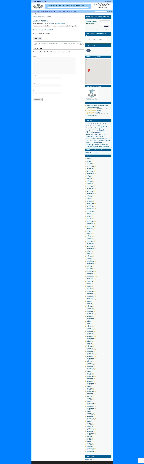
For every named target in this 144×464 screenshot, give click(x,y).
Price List (98, 110)
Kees (101, 136)
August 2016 (90, 340)
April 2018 (89, 306)
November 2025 (90, 170)
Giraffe (39, 16)
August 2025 (90, 175)
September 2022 (90, 230)
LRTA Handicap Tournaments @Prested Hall (72, 44)
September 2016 (90, 338)
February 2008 (90, 448)
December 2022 (90, 225)
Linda (106, 138)
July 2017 (89, 321)
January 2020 (90, 273)
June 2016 (89, 343)
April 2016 (89, 346)
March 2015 (90, 363)
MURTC (96, 140)
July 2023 (89, 213)
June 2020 (89, 266)
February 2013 (90, 391)
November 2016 (90, 335)
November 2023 (90, 208)
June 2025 (89, 178)
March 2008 (90, 446)
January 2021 (90, 260)
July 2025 (89, 176)
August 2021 (90, 250)
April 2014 (89, 373)
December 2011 (90, 405)
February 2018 (90, 310)
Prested (97, 144)
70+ (100, 123)
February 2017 (90, 330)
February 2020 (90, 271)
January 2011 (90, 415)
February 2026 (90, 166)
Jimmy (88, 136)
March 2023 (90, 220)
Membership (45, 11)
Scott (87, 147)
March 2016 (90, 348)
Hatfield (88, 134)
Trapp (91, 146)
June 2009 (89, 436)
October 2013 (90, 381)
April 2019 (89, 288)
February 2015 (90, 365)
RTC (107, 144)
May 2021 (89, 255)
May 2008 (89, 443)
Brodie (87, 126)
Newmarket (89, 142)
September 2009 (90, 433)
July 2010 (89, 421)
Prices (70, 11)
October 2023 (90, 210)
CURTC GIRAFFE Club (39, 1)
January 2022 (90, 241)
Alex (106, 124)
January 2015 (90, 366)
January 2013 (90, 393)
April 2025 (89, 181)
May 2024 (89, 198)
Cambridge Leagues (60, 11)
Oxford (95, 142)
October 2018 (90, 298)
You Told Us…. (89, 103)
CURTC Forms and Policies (103, 109)
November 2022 (90, 226)
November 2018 (90, 296)
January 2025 (90, 186)
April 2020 (89, 268)
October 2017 (90, 316)
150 (103, 124)
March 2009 (90, 440)
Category (103, 126)
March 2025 (90, 183)
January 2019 (90, 293)
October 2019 (90, 278)
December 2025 (90, 168)
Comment (35, 56)
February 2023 (90, 221)
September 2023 (90, 211)
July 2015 (89, 360)
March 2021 (90, 258)
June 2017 (89, 323)
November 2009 (90, 430)
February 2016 (90, 350)
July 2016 (89, 341)
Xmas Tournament (104, 146)
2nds (87, 123)
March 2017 (90, 328)
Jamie (103, 134)
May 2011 (89, 411)
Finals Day (102, 130)
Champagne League (90, 128)
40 (93, 124)
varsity (39, 38)
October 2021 (90, 246)
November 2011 (90, 406)
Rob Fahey (102, 144)
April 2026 (89, 163)
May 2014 (89, 371)
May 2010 (89, 423)
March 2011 (90, 413)
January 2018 (90, 311)
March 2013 (90, 390)
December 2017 (90, 313)
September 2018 (90, 300)
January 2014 (90, 378)
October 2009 (90, 431)
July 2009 (89, 435)
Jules (92, 136)
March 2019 (90, 290)
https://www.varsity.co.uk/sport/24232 (43, 30)
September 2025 (90, 173)
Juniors (96, 136)
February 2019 (90, 291)
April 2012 (89, 400)
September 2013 (90, 383)
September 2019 (90, 280)
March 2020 (90, 270)
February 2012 (90, 403)
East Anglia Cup (99, 128)
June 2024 (89, 196)
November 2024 (90, 190)
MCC (91, 140)
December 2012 (90, 395)
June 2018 (89, 303)
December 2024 (90, 188)
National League (104, 140)
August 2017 (90, 320)
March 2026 (90, 165)
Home (34, 16)
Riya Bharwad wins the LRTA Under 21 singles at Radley (98, 106)
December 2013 (90, 380)
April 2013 (89, 388)
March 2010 (90, 426)
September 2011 (90, 408)
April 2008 (89, 445)
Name (34, 75)
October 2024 (90, 191)
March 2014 (90, 375)
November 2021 (90, 245)
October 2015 (90, 356)
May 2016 (89, 345)
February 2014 (90, 376)
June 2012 (89, 396)
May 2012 (89, 398)
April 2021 (89, 256)
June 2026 (89, 160)
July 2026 (89, 158)
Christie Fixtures (60, 23)
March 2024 (90, 201)
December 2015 (90, 353)
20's (89, 123)
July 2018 (89, 301)
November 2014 (90, 368)
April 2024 (89, 200)
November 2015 (90, 355)
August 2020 (90, 265)
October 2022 (90, 228)
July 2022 (89, 231)
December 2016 (90, 333)
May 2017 (89, 325)
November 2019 (90, 276)
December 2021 (90, 243)
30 (91, 123)
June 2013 (89, 385)
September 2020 (90, 263)
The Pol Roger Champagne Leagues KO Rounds (45, 44)
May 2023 (89, 216)
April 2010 (89, 425)
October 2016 (90, 336)
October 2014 (90, 370)
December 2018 (90, 295)
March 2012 (90, 401)
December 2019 (90, 275)
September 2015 (90, 358)
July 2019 (89, 283)
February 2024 (90, 203)
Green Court (104, 132)
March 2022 (90, 238)
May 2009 (89, 438)
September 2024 (90, 193)
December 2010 (90, 416)
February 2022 (90, 240)
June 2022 (89, 233)
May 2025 (89, 180)
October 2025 (90, 171)
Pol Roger (90, 144)
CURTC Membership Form (92, 153)
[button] (89, 70)
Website (34, 90)
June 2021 (89, 253)
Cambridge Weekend (94, 125)
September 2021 (90, 248)
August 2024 (90, 195)
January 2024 (90, 205)
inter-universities (96, 134)
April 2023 (89, 218)
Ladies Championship (92, 138)
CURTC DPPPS (89, 459)
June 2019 (89, 285)
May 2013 (89, 386)
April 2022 (89, 236)
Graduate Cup (96, 132)
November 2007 (90, 451)
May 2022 (89, 235)
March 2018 (90, 308)
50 (95, 123)
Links (74, 11)
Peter (100, 142)
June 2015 (89, 361)
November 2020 (90, 261)
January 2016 (90, 351)
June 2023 (89, 215)
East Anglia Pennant (90, 130)
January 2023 (90, 223)
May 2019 (89, 286)
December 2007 (90, 450)
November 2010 (90, 418)
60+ (98, 124)
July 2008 (89, 441)
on (91, 105)
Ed (97, 130)
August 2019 (90, 281)
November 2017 (90, 315)
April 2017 (89, 326)
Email (34, 83)
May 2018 (89, 305)
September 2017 (90, 318)
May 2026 (89, 161)
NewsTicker (35, 14)
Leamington (101, 138)
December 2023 (90, 206)
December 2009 (90, 428)
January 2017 (90, 331)
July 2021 (89, 251)
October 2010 (90, 420)
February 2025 (90, 185)
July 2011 (89, 410)
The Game (34, 11)
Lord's (87, 140)
